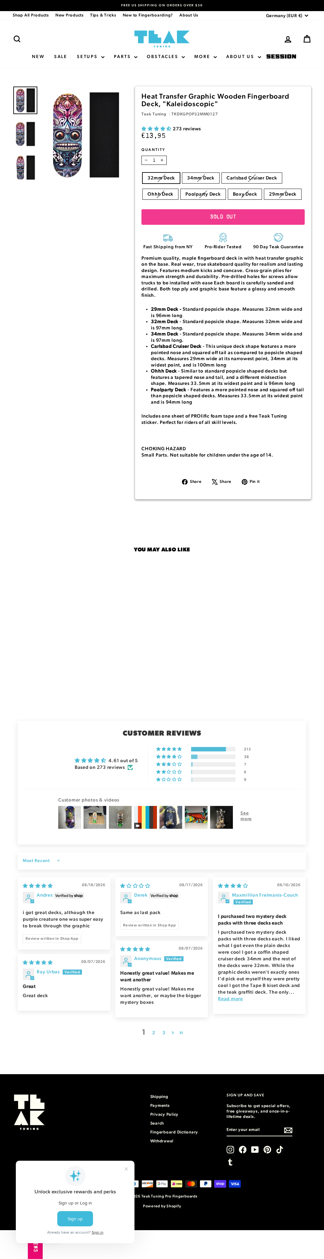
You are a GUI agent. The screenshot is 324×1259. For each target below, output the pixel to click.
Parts (123, 57)
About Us (188, 15)
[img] (38, 886)
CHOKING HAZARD (163, 448)
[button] (157, 129)
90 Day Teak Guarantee (278, 247)
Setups (88, 57)
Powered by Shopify (162, 1206)
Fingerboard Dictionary (174, 1132)
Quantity (153, 150)
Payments (160, 1106)
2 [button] (153, 1032)
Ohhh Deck (160, 194)
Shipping (159, 1097)
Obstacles (163, 57)
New (38, 57)
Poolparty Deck (203, 194)
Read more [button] (230, 998)
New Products (69, 15)
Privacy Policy (164, 1115)
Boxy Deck (245, 194)
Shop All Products (31, 15)
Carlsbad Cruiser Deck (252, 178)
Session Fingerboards (281, 57)
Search (157, 1123)
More (203, 57)
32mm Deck (161, 178)
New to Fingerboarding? (148, 15)
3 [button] (163, 1032)
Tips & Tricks (103, 15)
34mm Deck (201, 178)
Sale (60, 57)
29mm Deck (282, 194)
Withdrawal (162, 1141)
